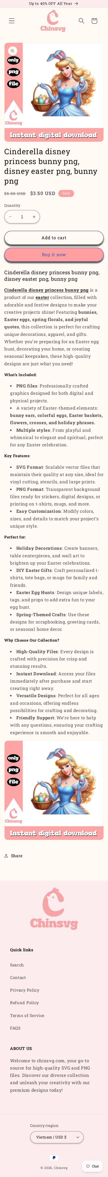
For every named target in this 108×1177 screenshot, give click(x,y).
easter (42, 297)
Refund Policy (24, 1002)
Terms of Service (27, 1015)
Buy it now (54, 254)
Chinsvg (61, 1168)
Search (17, 964)
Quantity (12, 205)
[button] (11, 21)
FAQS (15, 1028)
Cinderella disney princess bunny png (46, 290)
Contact (18, 977)
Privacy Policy (24, 990)
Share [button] (17, 855)
